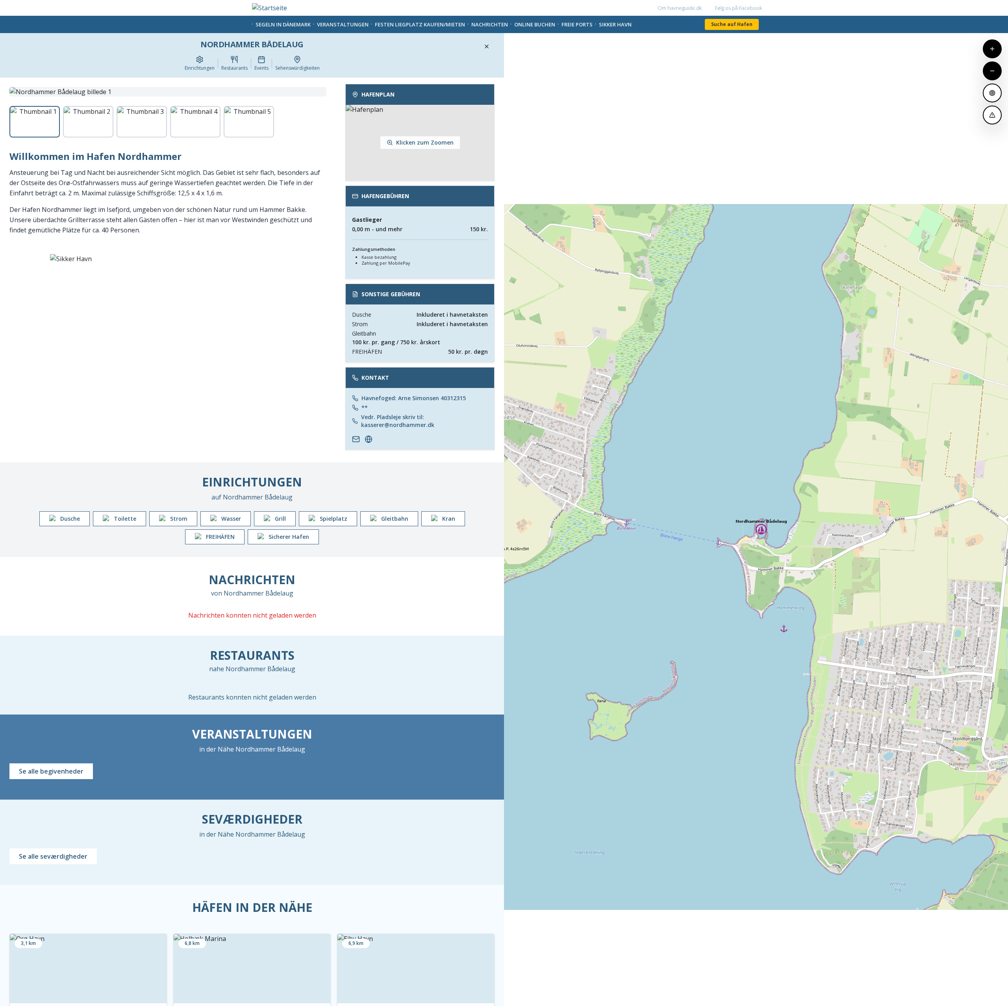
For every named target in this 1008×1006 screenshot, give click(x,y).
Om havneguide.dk (680, 7)
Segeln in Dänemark (283, 24)
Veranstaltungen (343, 24)
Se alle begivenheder (51, 771)
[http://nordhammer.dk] (368, 439)
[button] (420, 132)
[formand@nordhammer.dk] (356, 439)
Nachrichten (489, 24)
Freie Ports (577, 24)
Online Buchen (534, 24)
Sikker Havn (615, 24)
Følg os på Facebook (738, 7)
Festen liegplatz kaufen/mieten (420, 24)
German (432, 8)
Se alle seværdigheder (53, 856)
